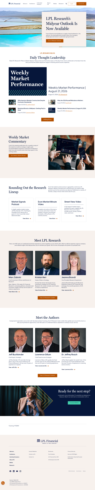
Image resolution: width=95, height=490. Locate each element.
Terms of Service (78, 471)
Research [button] (61, 3)
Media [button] (55, 3)
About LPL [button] (48, 3)
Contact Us (81, 3)
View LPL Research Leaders (47, 297)
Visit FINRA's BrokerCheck (15, 481)
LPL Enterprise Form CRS (53, 459)
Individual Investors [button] (39, 3)
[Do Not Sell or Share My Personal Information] (3, 483)
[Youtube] (17, 471)
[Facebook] (10, 471)
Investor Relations (33, 451)
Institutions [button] (32, 3)
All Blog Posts (47, 119)
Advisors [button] (25, 3)
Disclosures (50, 451)
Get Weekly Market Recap (18, 155)
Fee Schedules (51, 454)
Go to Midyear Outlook (54, 40)
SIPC (17, 480)
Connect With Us (74, 402)
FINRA (14, 480)
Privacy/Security (71, 451)
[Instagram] (20, 471)
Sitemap (84, 471)
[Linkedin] (14, 471)
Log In (71, 3)
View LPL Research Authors (47, 375)
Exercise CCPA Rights (72, 454)
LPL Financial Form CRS (53, 457)
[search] (66, 4)
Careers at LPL (32, 454)
